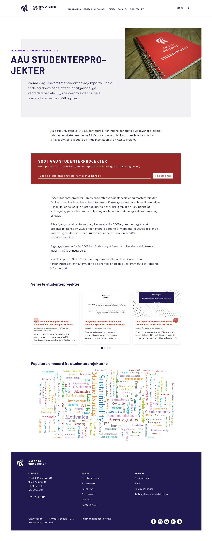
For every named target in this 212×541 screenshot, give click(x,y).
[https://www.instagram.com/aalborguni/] (160, 522)
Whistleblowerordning (41, 522)
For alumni (88, 489)
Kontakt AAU (89, 505)
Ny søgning (74, 9)
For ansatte (88, 483)
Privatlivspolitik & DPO (62, 518)
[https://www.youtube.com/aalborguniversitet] (166, 522)
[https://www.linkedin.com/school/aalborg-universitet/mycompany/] (173, 522)
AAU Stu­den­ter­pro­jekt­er (45, 8)
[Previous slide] (36, 320)
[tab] (102, 348)
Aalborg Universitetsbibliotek (151, 494)
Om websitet (36, 518)
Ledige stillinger (144, 489)
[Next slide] (175, 320)
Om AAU (87, 499)
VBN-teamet (137, 9)
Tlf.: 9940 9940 (36, 486)
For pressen (88, 494)
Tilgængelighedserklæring (96, 518)
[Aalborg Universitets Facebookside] (153, 522)
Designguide (142, 478)
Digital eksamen (118, 9)
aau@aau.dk (35, 490)
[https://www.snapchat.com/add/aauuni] (179, 522)
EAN (137, 483)
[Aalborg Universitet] (24, 8)
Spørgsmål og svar (95, 9)
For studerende (91, 478)
